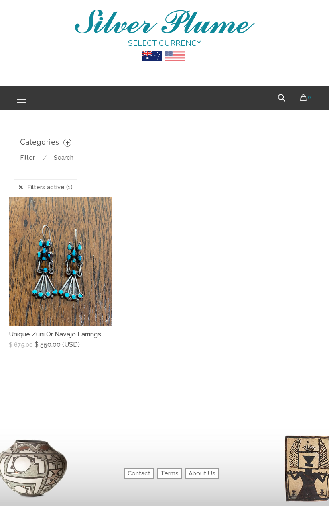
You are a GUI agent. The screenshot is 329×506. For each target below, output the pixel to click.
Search (63, 157)
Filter (27, 157)
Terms (169, 473)
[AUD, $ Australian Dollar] (152, 50)
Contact (139, 473)
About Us (202, 473)
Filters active (50, 187)
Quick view (109, 353)
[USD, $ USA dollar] (175, 50)
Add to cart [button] (29, 352)
